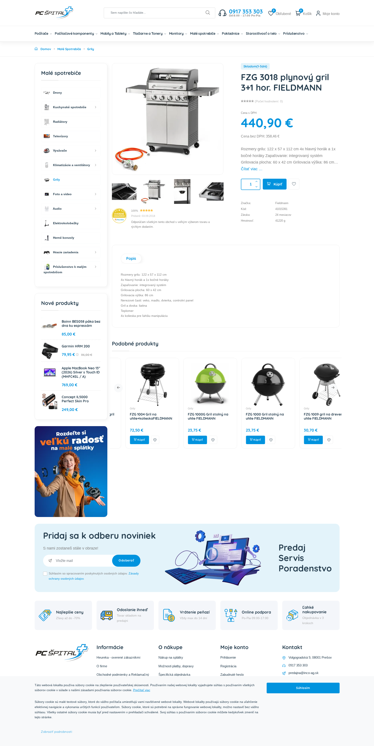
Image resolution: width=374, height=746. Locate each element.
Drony (57, 92)
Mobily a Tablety (113, 33)
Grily (119, 408)
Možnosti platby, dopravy (176, 666)
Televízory (60, 136)
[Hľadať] (208, 12)
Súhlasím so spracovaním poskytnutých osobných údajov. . (94, 576)
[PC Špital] (62, 12)
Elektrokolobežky (65, 223)
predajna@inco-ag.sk (304, 673)
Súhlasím (303, 688)
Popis (131, 258)
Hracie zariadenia (65, 252)
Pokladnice (231, 33)
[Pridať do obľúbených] (294, 184)
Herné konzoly (63, 237)
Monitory (176, 33)
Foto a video (62, 194)
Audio (57, 208)
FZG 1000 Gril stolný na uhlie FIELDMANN (251, 416)
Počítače (42, 33)
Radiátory (59, 121)
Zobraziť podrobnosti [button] (56, 732)
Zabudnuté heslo (232, 674)
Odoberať (126, 560)
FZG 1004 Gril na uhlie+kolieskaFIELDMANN (137, 416)
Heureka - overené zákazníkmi (118, 657)
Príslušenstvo (294, 33)
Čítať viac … (252, 169)
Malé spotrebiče (203, 33)
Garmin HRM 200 (76, 346)
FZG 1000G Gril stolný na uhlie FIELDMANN (194, 416)
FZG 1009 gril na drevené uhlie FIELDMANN (310, 416)
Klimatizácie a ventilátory (71, 165)
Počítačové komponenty (75, 33)
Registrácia (228, 666)
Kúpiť (277, 184)
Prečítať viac (141, 690)
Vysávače (59, 150)
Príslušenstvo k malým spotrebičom (65, 269)
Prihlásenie (228, 657)
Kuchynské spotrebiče (69, 107)
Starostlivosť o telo (261, 33)
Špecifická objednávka (174, 674)
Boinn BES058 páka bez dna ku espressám (81, 323)
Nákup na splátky (170, 657)
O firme (102, 666)
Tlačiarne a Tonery (148, 33)
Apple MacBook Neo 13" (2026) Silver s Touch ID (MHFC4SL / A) (81, 372)
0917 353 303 (298, 665)
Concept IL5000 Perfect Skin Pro (75, 399)
